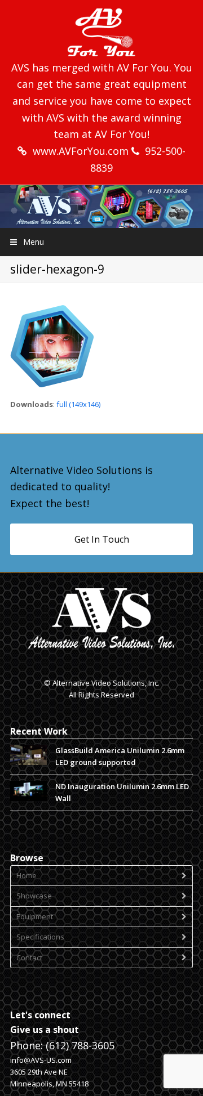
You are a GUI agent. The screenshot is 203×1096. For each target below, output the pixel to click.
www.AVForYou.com (82, 151)
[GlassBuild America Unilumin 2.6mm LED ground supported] (28, 755)
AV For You (143, 67)
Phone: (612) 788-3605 (62, 1045)
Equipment (34, 916)
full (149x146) (78, 404)
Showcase (34, 896)
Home (26, 875)
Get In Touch (101, 539)
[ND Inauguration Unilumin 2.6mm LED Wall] (28, 791)
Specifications (40, 937)
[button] (101, 242)
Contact (29, 957)
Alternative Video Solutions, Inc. (106, 683)
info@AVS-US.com (41, 1060)
